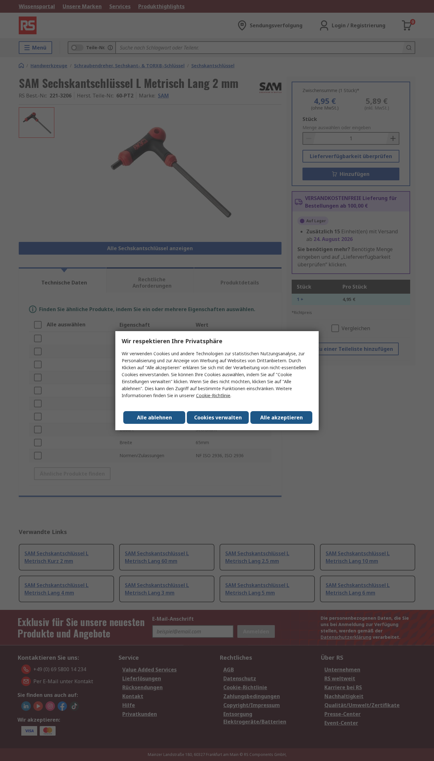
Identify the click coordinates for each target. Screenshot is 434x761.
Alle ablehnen (154, 417)
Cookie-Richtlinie (213, 395)
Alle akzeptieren (281, 417)
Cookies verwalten (218, 417)
